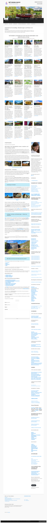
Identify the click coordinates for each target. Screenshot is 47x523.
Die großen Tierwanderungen (35, 395)
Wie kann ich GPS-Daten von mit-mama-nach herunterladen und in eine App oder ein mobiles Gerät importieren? (36, 213)
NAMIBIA (40, 408)
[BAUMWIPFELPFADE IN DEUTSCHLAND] (9, 82)
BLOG (9, 18)
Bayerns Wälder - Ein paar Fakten (35, 307)
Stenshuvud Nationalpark (34, 323)
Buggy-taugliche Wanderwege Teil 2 (36, 224)
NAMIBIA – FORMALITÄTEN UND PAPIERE (28, 128)
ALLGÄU (32, 444)
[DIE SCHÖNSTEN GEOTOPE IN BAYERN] (9, 61)
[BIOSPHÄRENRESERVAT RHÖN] (19, 61)
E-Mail (7, 304)
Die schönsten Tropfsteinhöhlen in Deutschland (12, 280)
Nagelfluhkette (33, 297)
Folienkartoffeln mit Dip (34, 472)
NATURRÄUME (32, 18)
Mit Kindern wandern (34, 185)
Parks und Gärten (8, 282)
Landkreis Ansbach (34, 242)
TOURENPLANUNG (7, 501)
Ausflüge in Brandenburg (9, 275)
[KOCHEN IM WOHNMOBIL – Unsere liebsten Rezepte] (28, 102)
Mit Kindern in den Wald (34, 308)
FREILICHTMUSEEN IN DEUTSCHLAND (37, 66)
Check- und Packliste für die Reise (36, 377)
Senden (17, 318)
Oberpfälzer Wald (33, 298)
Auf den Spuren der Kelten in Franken (36, 277)
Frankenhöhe (33, 293)
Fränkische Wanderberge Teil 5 (35, 259)
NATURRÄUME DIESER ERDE (36, 456)
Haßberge (32, 295)
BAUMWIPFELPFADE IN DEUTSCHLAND (8, 87)
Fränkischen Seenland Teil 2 (34, 241)
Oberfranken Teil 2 (34, 248)
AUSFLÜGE (17, 18)
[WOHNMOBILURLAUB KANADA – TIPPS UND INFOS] (19, 102)
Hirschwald (33, 296)
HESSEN (32, 434)
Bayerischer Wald (33, 290)
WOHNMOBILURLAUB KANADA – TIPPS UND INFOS (18, 107)
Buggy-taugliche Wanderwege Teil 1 (36, 223)
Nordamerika (7, 264)
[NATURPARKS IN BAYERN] (9, 42)
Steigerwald (33, 300)
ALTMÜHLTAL (33, 445)
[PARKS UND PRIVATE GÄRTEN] (19, 123)
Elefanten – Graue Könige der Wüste (36, 392)
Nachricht (6, 309)
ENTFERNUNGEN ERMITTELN (8, 499)
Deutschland (12, 219)
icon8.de (9, 512)
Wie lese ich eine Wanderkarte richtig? (36, 202)
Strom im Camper (33, 335)
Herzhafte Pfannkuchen (34, 474)
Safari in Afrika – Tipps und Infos (36, 378)
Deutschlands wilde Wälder (9, 285)
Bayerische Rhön (33, 289)
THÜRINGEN (33, 439)
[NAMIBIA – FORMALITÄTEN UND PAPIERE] (28, 123)
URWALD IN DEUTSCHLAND (36, 427)
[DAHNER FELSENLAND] (28, 42)
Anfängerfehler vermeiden (35, 337)
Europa (7, 263)
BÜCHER (36, 18)
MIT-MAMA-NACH (14, 2)
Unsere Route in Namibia (35, 390)
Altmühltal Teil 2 (33, 239)
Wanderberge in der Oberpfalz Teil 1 (36, 266)
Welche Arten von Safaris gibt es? (36, 379)
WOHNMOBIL (6, 20)
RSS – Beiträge (26, 499)
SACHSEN (32, 437)
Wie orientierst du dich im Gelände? (36, 205)
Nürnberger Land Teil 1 (34, 244)
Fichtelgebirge (33, 292)
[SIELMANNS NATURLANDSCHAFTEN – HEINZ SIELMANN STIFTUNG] (28, 61)
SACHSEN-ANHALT (33, 438)
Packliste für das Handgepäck (35, 401)
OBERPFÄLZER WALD (34, 450)
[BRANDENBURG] (9, 123)
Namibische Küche (34, 373)
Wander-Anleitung (26, 288)
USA (35, 411)
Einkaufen (32, 331)
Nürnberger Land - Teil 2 (34, 245)
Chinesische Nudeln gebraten (35, 471)
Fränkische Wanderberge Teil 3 (35, 257)
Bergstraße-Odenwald (34, 291)
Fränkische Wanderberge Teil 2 (35, 256)
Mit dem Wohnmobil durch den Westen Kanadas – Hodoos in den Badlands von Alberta (17, 199)
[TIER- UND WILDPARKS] (38, 42)
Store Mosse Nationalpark (34, 324)
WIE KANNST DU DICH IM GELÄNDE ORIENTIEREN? (11, 500)
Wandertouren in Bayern (34, 190)
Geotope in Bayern (33, 462)
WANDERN (22, 18)
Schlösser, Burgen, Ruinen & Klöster (11, 283)
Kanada (37, 408)
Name (7, 302)
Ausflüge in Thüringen (9, 276)
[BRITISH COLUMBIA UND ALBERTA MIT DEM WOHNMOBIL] (9, 102)
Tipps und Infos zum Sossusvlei (35, 375)
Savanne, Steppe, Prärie (34, 459)
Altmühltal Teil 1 (33, 238)
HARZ (32, 449)
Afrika (6, 265)
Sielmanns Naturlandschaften (35, 461)
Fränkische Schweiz (34, 294)
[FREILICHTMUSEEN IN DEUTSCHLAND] (38, 61)
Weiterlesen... (10, 57)
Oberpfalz (32, 249)
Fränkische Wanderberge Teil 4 (35, 258)
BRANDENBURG (8, 127)
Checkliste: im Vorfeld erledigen (35, 402)
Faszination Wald (33, 460)
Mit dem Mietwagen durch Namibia (36, 372)
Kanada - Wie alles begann (34, 352)
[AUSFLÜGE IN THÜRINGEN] (38, 82)
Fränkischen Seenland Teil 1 (34, 240)
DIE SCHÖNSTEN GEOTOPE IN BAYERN (8, 66)
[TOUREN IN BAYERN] (19, 42)
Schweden (37, 410)
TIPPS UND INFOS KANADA (36, 329)
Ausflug (18, 208)
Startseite (6, 18)
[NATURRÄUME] (38, 102)
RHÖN (32, 451)
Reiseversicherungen (34, 376)
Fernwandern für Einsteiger (35, 191)
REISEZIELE (13, 18)
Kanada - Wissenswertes (34, 351)
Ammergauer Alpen (34, 287)
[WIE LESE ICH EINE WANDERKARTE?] (19, 82)
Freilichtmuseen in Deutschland (10, 284)
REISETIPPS (26, 18)
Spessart (32, 299)
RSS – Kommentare (26, 500)
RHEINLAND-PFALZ (34, 436)
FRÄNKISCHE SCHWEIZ (34, 448)
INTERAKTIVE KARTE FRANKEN (36, 282)
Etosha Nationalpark (34, 391)
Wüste (32, 458)
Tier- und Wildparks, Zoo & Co (10, 281)
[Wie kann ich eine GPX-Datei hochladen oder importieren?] (28, 82)
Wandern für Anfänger (34, 201)
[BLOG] (38, 123)
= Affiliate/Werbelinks (34, 180)
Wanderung (25, 208)
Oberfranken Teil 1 (34, 247)
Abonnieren (33, 485)
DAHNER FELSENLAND (34, 447)
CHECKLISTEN (34, 398)
